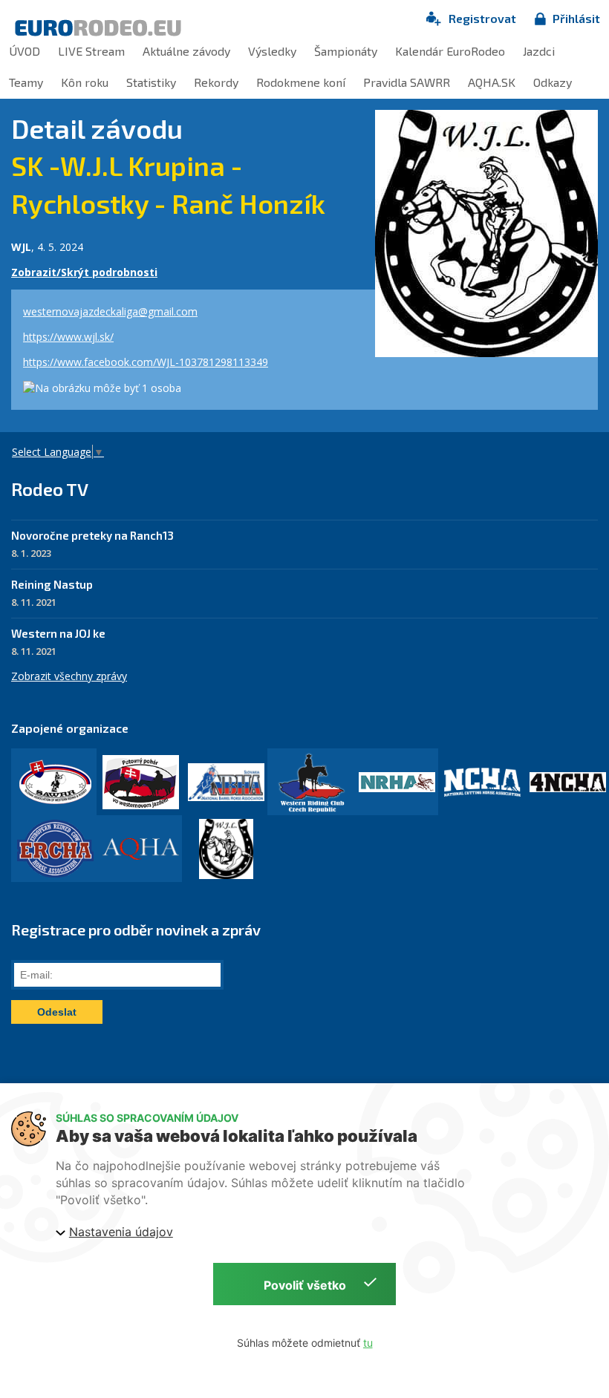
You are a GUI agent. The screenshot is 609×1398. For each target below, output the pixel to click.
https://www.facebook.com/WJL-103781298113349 (145, 362)
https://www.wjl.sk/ (68, 337)
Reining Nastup (52, 584)
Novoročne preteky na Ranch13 (92, 535)
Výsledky (272, 51)
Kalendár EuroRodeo (450, 51)
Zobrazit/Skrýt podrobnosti (84, 272)
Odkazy (552, 82)
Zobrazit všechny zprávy (69, 676)
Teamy (26, 82)
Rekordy (216, 82)
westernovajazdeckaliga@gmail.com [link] (110, 311)
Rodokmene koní (300, 82)
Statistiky (151, 82)
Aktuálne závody (186, 51)
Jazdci (539, 51)
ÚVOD (24, 51)
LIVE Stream (91, 51)
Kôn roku (84, 82)
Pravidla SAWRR (406, 82)
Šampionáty (345, 51)
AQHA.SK (491, 82)
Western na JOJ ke (58, 633)
